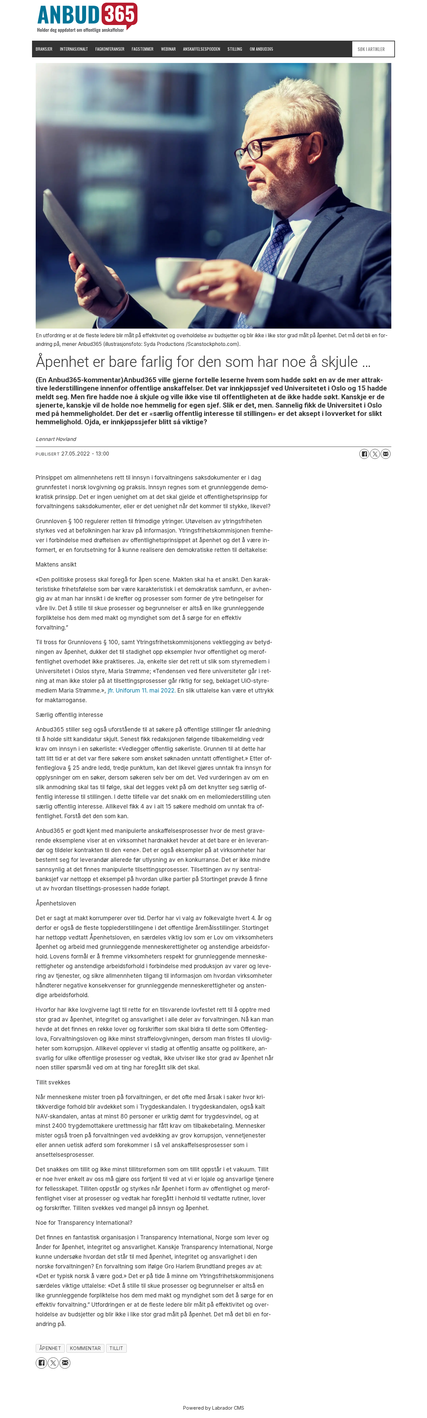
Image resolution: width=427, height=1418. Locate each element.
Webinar (168, 49)
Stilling (235, 49)
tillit (116, 1348)
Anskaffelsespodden (201, 49)
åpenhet (50, 1348)
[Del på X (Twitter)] (375, 454)
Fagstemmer (142, 49)
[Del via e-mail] (386, 454)
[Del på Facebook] (364, 454)
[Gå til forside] (87, 18)
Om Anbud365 (261, 49)
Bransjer (44, 49)
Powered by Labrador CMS (213, 1408)
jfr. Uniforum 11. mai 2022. (142, 690)
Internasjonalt (74, 49)
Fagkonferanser (109, 49)
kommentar (85, 1348)
